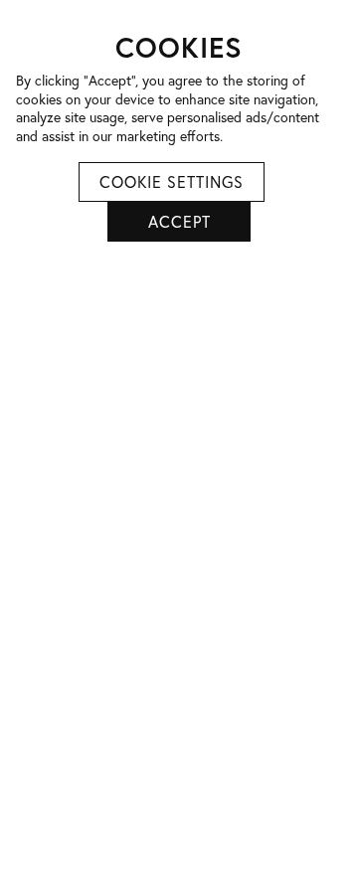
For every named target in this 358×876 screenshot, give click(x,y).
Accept (179, 221)
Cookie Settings (171, 181)
